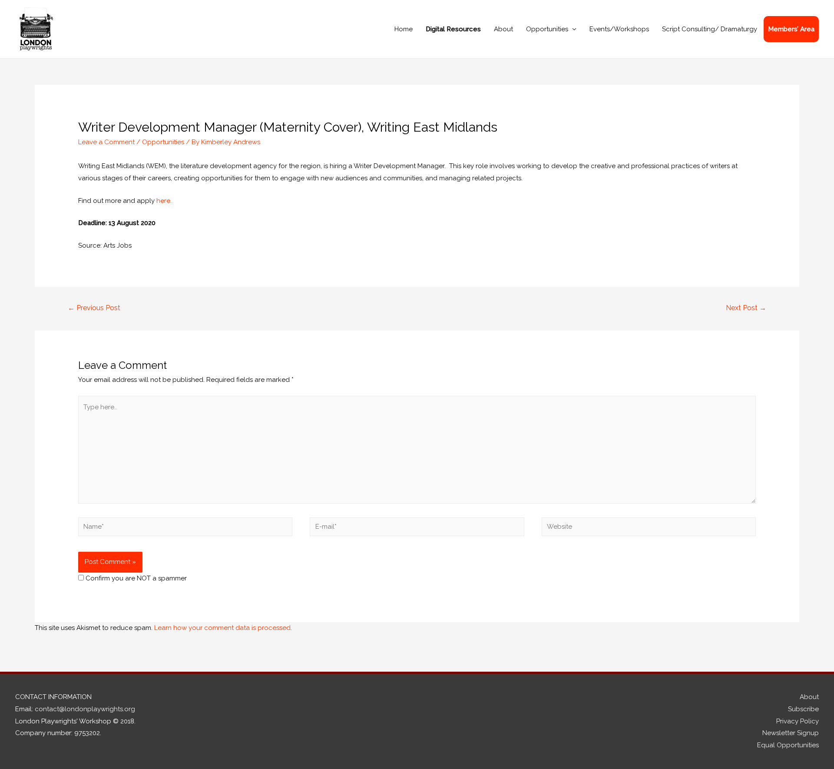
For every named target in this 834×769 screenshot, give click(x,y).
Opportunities (547, 29)
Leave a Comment (106, 142)
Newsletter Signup (790, 733)
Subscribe (803, 709)
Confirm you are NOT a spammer (135, 578)
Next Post (746, 308)
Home (403, 29)
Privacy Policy (797, 721)
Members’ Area (791, 29)
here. (164, 201)
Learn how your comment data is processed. (223, 628)
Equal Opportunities (788, 745)
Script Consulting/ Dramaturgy (709, 29)
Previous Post (94, 308)
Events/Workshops (619, 29)
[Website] (649, 528)
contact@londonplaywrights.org (85, 709)
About (503, 29)
